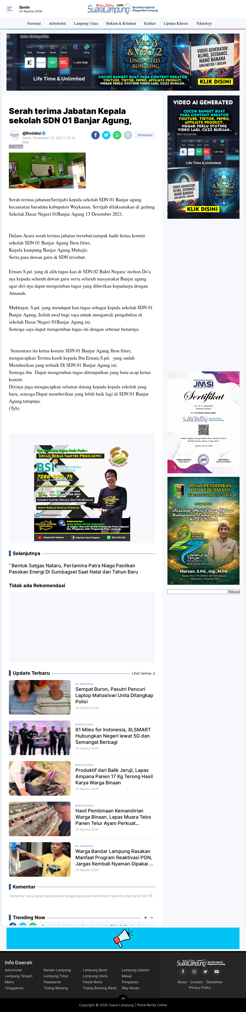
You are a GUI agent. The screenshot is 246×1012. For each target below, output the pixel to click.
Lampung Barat (95, 970)
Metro (9, 982)
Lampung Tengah (18, 976)
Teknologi (204, 23)
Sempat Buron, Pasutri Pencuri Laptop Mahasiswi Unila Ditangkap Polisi (114, 695)
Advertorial (57, 23)
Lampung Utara (86, 23)
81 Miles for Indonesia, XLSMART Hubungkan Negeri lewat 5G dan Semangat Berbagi (113, 736)
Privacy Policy (200, 987)
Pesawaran (52, 982)
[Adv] (203, 156)
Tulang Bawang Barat (100, 988)
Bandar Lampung (57, 970)
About (182, 982)
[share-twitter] (106, 135)
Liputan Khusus (176, 23)
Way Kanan (130, 988)
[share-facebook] (95, 135)
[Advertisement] (82, 629)
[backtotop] (123, 999)
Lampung (85, 683)
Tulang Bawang (56, 988)
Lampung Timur (56, 976)
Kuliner (150, 23)
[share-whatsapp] (117, 135)
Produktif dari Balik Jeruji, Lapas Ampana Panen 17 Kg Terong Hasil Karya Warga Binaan (114, 776)
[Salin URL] (128, 135)
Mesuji (127, 976)
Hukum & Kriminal (121, 23)
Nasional (34, 23)
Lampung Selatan (135, 970)
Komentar (145, 135)
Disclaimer (214, 982)
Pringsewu (130, 982)
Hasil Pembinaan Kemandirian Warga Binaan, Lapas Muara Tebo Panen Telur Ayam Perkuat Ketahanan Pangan (113, 817)
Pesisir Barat (92, 982)
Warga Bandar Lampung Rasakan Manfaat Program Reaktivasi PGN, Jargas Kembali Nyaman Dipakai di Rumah (114, 857)
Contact (196, 982)
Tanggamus (14, 988)
